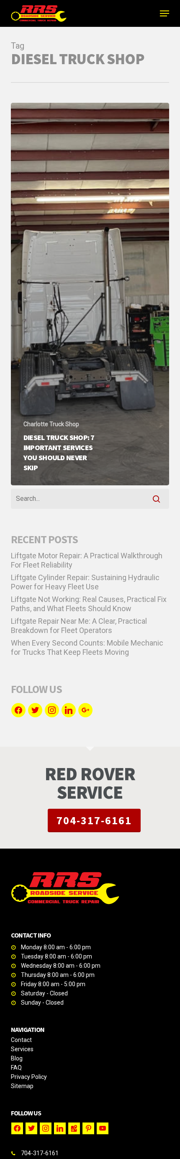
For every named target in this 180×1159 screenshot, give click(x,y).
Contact (21, 1040)
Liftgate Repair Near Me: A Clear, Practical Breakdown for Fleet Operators (79, 626)
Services (22, 1049)
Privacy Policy (29, 1077)
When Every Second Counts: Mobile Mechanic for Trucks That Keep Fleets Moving (87, 647)
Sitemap (22, 1086)
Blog (17, 1058)
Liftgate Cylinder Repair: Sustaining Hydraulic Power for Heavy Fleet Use (85, 582)
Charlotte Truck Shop (51, 424)
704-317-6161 (94, 820)
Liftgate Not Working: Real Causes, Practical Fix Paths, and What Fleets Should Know (89, 604)
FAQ (16, 1067)
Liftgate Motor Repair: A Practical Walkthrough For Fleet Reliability (86, 560)
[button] (164, 13)
